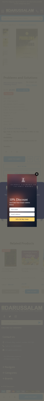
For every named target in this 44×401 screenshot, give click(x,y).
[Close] (37, 174)
